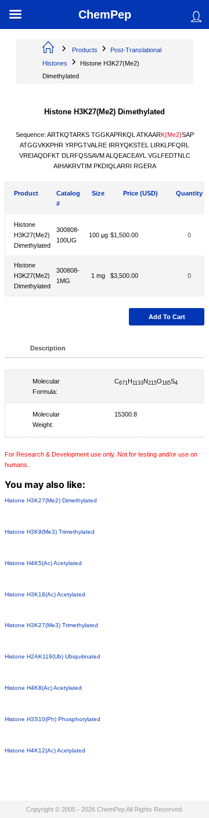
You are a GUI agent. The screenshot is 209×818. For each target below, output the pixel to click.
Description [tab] (48, 348)
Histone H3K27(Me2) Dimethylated (32, 235)
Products (85, 49)
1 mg (98, 275)
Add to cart (167, 316)
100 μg (98, 234)
